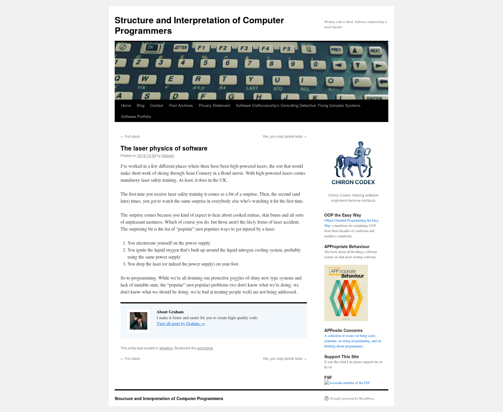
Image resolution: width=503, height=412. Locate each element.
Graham (168, 155)
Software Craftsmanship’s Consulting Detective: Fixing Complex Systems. (299, 105)
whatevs (166, 347)
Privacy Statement (214, 105)
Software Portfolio (136, 116)
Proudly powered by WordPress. (352, 398)
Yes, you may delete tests (285, 136)
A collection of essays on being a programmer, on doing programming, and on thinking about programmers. (352, 340)
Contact (156, 105)
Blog (140, 105)
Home (126, 105)
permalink (205, 347)
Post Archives (181, 105)
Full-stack (130, 136)
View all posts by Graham (181, 323)
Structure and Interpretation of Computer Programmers (199, 24)
